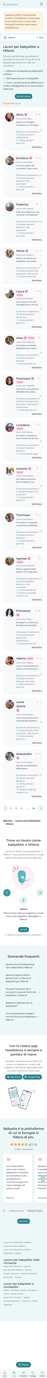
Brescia (15, 1290)
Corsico (27, 1266)
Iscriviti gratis (24, 96)
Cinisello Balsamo (12, 1301)
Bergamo (32, 1290)
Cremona (26, 1301)
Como (6, 1294)
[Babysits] (10, 4)
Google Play (33, 1077)
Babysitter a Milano (13, 1253)
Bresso (28, 1270)
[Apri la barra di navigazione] (41, 4)
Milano (7, 1290)
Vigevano (8, 1304)
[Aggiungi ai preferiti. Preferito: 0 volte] (39, 338)
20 (33, 808)
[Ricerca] (5, 38)
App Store (15, 1077)
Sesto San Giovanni (13, 1266)
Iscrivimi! (23, 1221)
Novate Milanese (29, 1273)
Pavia (34, 1301)
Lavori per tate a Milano (15, 1246)
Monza (23, 1290)
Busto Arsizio (17, 1294)
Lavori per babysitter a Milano (17, 1242)
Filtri (41, 37)
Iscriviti (23, 929)
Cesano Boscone (11, 1273)
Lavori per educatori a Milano (17, 1249)
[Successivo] (40, 808)
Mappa (25, 1364)
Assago (18, 1277)
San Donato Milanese (14, 1270)
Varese (27, 1297)
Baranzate (8, 1277)
